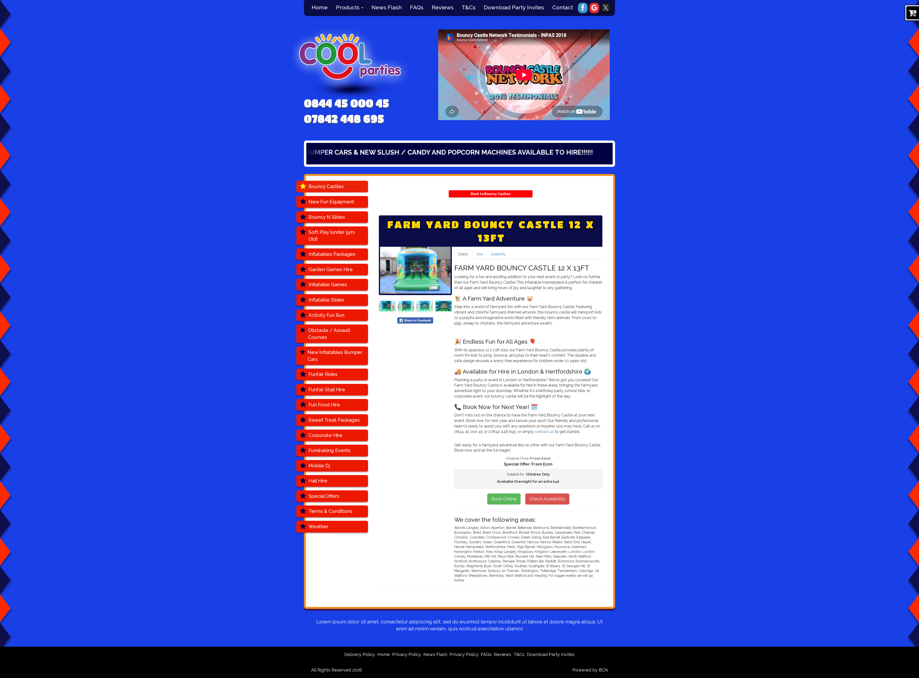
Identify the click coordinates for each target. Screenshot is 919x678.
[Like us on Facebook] (582, 8)
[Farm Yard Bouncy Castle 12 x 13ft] (415, 270)
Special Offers (323, 496)
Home (320, 7)
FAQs (416, 7)
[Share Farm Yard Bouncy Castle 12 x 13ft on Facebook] (415, 320)
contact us (544, 431)
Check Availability (547, 498)
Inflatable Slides (326, 300)
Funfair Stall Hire (326, 389)
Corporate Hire (325, 435)
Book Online (503, 498)
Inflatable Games (327, 284)
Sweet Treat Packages (334, 420)
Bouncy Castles (326, 186)
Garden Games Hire (330, 269)
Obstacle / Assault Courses (329, 333)
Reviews (443, 7)
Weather (318, 526)
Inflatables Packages (331, 254)
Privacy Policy (406, 654)
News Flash (386, 7)
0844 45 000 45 (346, 103)
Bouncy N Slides (326, 217)
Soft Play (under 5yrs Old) (331, 235)
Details (463, 254)
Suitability (498, 254)
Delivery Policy (359, 654)
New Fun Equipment (331, 202)
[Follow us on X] (605, 8)
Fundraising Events (329, 450)
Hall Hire (317, 481)
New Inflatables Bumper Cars (335, 355)
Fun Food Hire (324, 405)
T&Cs (469, 7)
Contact (562, 7)
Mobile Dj (319, 466)
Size (479, 254)
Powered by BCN (590, 669)
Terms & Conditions (330, 511)
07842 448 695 (344, 118)
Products (348, 7)
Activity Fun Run (326, 315)
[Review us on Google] (594, 8)
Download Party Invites (514, 7)
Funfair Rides (322, 374)
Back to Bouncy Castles (490, 194)
